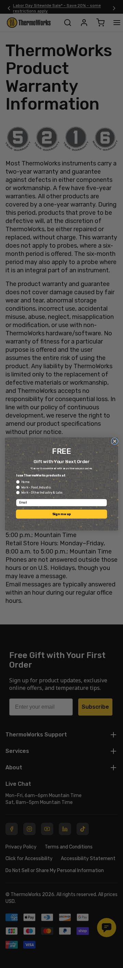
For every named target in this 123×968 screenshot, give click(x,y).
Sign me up (61, 514)
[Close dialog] (115, 441)
